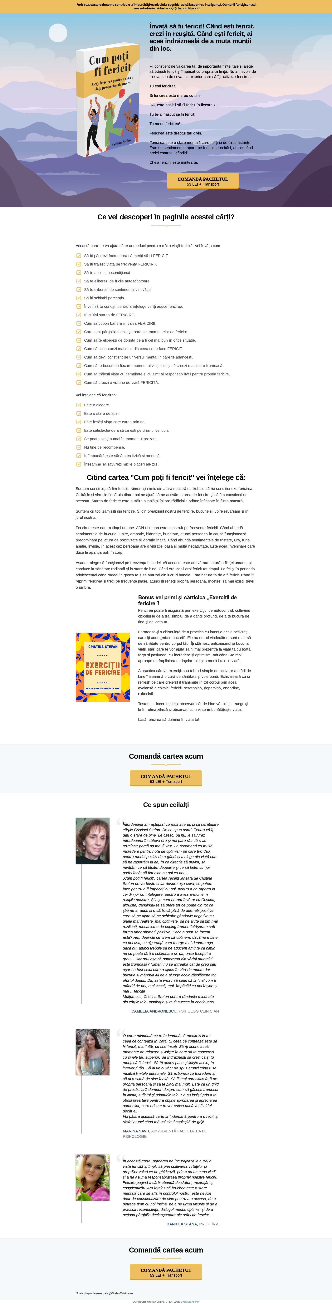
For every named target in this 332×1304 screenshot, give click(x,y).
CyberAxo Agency (190, 1302)
